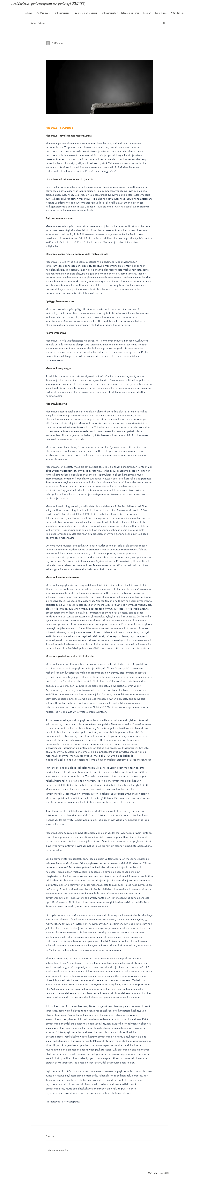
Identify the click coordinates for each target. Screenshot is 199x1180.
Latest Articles (38, 22)
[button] (164, 23)
